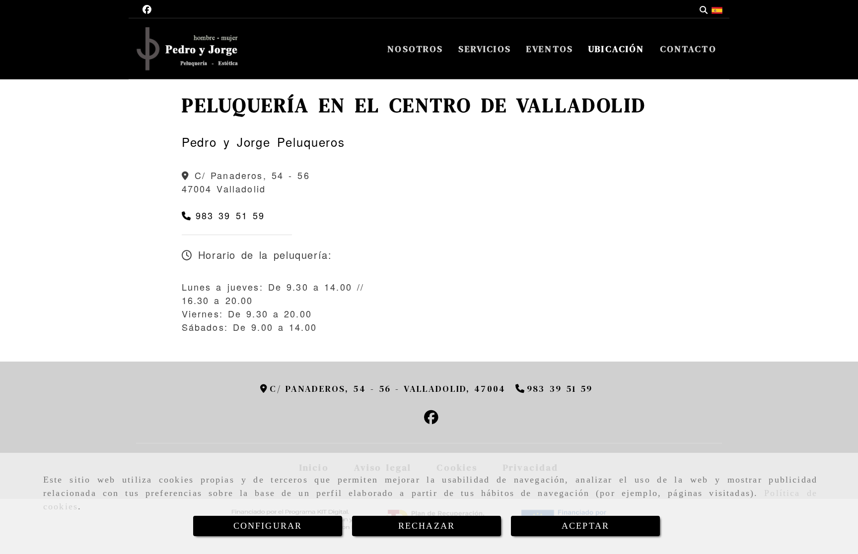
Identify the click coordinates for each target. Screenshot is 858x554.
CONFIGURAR (267, 526)
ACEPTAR (585, 526)
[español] (717, 8)
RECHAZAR (426, 526)
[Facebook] (147, 8)
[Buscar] (704, 9)
